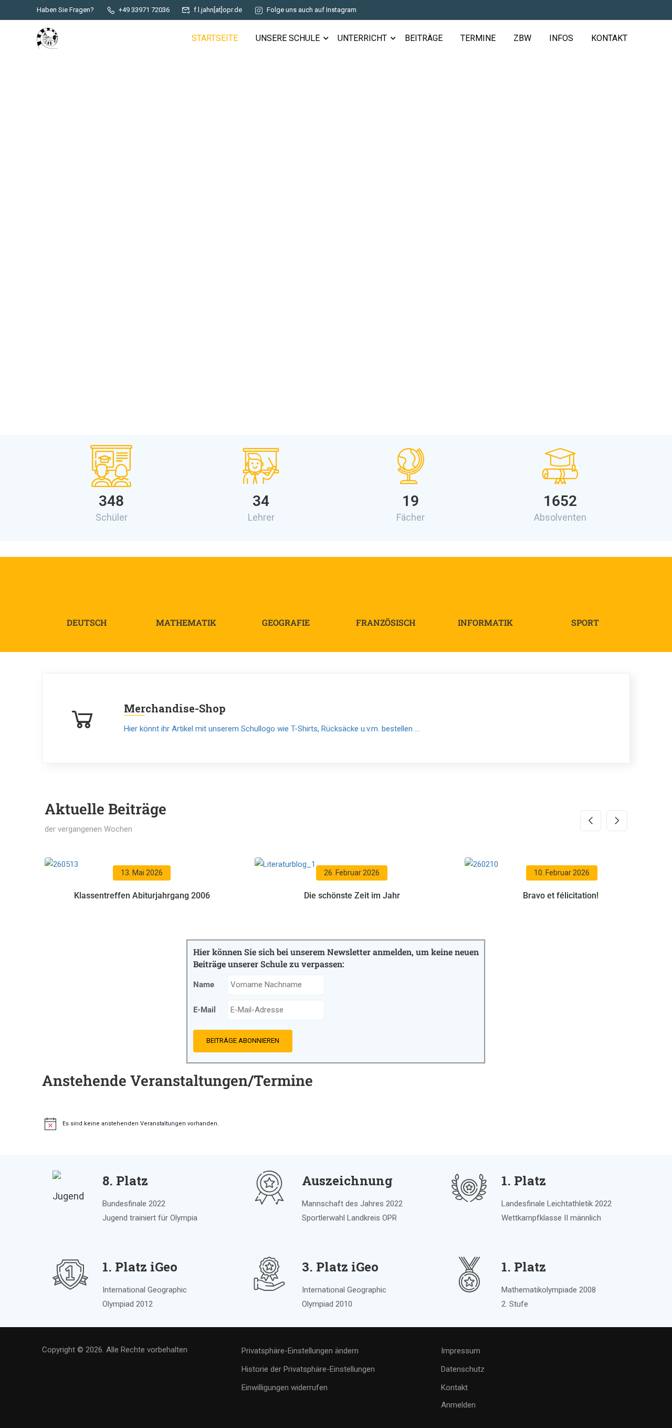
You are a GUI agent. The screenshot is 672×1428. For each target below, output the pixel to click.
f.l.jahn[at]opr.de (218, 10)
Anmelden (458, 1405)
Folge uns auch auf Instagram (311, 10)
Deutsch (87, 622)
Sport (585, 622)
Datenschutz (463, 1369)
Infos (561, 38)
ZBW (522, 38)
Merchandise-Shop (175, 708)
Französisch (385, 622)
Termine (478, 38)
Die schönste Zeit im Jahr (352, 896)
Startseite (215, 38)
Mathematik (186, 622)
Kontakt (609, 38)
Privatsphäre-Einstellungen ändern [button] (300, 1350)
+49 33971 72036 (144, 10)
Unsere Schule (288, 38)
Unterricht (362, 38)
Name (203, 984)
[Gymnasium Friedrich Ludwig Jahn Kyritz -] (47, 38)
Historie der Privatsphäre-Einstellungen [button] (308, 1369)
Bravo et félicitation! (562, 896)
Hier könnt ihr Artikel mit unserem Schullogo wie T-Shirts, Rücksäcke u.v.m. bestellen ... (271, 728)
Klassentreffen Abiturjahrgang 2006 (142, 896)
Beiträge (424, 38)
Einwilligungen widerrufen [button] (285, 1387)
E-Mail (204, 1010)
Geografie (286, 622)
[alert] (189, 1123)
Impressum (460, 1350)
